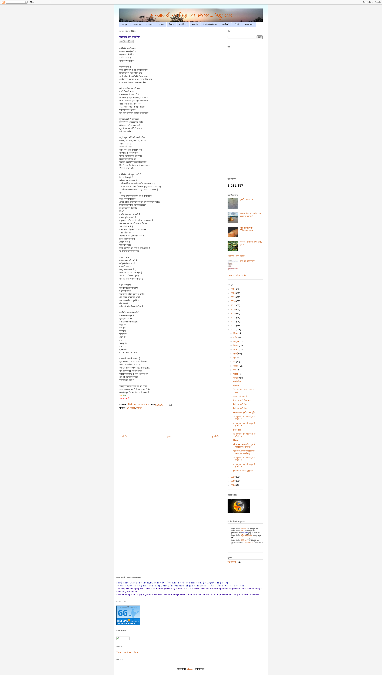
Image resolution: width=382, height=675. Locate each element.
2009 (233, 481)
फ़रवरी (236, 374)
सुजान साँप (237, 430)
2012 (233, 325)
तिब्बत (171, 24)
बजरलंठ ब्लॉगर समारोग (237, 275)
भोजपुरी (195, 24)
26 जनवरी (131, 408)
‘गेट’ (242, 530)
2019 (233, 297)
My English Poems (210, 24)
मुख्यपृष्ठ (170, 436)
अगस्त (236, 349)
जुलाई (235, 353)
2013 (233, 321)
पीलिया (235, 440)
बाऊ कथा (150, 24)
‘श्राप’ (242, 539)
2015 (233, 313)
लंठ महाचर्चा (232, 562)
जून (235, 357)
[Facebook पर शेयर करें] (129, 41)
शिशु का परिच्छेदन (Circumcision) (247, 229)
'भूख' (241, 534)
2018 (233, 301)
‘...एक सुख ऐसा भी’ (248, 542)
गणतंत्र (139, 408)
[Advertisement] (245, 126)
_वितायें (236, 24)
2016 (233, 309)
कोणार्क (161, 24)
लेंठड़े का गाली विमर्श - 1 (242, 408)
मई (234, 361)
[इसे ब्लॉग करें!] (123, 41)
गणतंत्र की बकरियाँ (240, 396)
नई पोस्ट (125, 436)
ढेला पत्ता (236, 385)
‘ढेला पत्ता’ (243, 529)
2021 (233, 289)
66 (123, 613)
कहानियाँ (225, 24)
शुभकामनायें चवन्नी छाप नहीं (243, 471)
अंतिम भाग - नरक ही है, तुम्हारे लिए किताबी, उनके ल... (244, 445)
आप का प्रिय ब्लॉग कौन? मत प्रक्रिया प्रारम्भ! (250, 214)
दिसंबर (236, 333)
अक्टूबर (236, 341)
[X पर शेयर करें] (126, 41)
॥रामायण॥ (137, 24)
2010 (233, 477)
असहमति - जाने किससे (236, 256)
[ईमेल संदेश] (170, 404)
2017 (233, 305)
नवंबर (235, 337)
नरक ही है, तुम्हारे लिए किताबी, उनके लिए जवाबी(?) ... (244, 452)
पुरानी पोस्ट (216, 436)
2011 (233, 329)
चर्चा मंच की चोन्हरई (247, 261)
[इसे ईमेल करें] (120, 41)
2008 (233, 485)
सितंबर (236, 345)
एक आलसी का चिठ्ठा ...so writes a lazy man (191, 16)
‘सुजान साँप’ (244, 540)
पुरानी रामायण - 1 (246, 199)
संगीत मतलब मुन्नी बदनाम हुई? (244, 412)
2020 (233, 293)
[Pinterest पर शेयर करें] (132, 41)
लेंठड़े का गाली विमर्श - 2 (242, 404)
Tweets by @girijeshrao (127, 652)
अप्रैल (236, 366)
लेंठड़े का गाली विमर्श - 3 (242, 400)
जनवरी (236, 378)
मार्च (235, 370)
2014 (233, 317)
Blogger (190, 669)
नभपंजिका (183, 24)
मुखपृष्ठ (125, 24)
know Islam (249, 24)
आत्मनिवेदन (237, 381)
